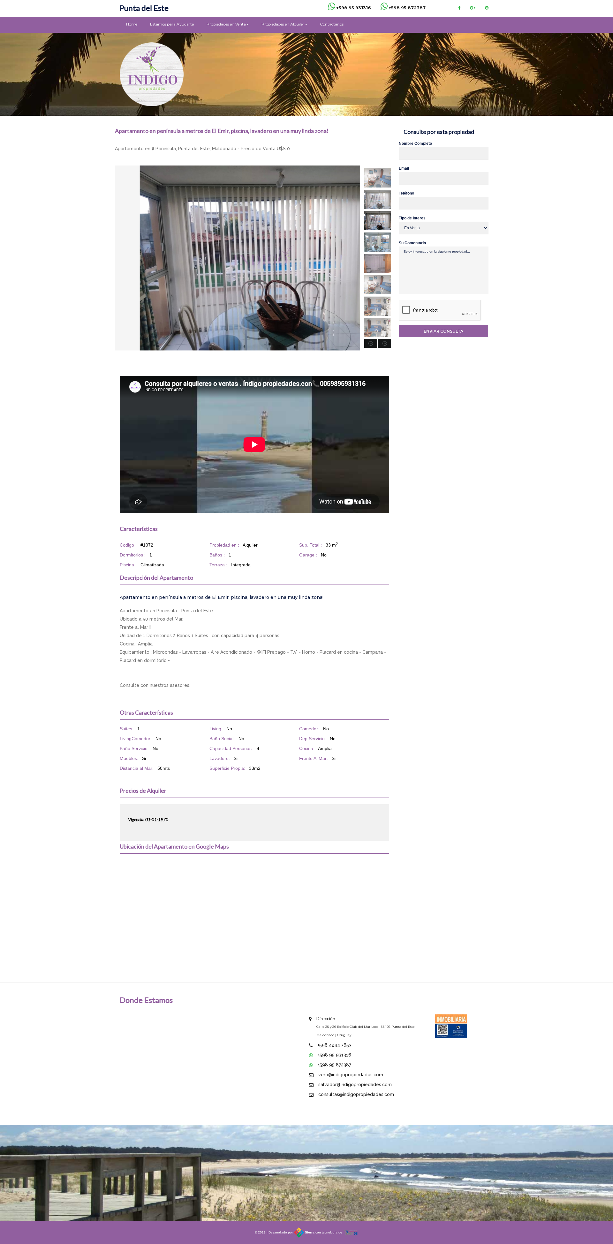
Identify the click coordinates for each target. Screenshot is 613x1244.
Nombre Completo (415, 143)
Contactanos (332, 24)
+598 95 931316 (334, 1054)
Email (404, 168)
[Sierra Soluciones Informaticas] (351, 1232)
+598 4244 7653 (334, 1045)
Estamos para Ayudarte (172, 24)
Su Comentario (412, 243)
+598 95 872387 (334, 1064)
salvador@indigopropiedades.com (355, 1084)
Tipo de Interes (412, 218)
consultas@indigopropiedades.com (356, 1094)
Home (131, 24)
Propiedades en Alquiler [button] (283, 24)
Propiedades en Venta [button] (227, 24)
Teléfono (406, 193)
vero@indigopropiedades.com (350, 1074)
